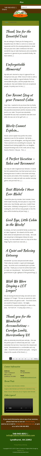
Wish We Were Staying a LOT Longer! (16, 286)
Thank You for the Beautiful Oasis (18, 34)
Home (6, 22)
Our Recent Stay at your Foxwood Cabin (19, 97)
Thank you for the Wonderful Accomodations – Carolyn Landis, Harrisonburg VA (18, 325)
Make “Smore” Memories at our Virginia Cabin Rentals (19, 392)
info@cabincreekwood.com (28, 377)
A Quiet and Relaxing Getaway (20, 253)
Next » (36, 358)
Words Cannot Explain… (15, 128)
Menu (21, 2)
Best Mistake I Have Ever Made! (20, 191)
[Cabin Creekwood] (20, 13)
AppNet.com (20, 450)
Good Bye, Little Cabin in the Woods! (21, 222)
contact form (29, 421)
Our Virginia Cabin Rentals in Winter (14, 386)
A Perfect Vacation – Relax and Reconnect (20, 161)
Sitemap (25, 444)
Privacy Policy (17, 444)
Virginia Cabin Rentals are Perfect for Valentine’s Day (19, 389)
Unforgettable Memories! (15, 67)
